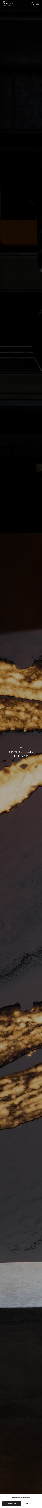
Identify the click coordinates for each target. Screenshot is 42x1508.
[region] (21, 1501)
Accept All (12, 1504)
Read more (30, 1503)
